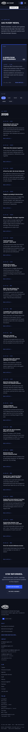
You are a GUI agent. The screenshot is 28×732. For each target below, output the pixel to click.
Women (4, 101)
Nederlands (7, 618)
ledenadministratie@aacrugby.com (10, 650)
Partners (3, 684)
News (2, 686)
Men (21, 97)
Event (10, 101)
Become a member (14, 591)
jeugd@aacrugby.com (7, 646)
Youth (15, 97)
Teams (3, 667)
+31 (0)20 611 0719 (6, 658)
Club (9, 97)
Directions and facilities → (9, 635)
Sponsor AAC (14, 7)
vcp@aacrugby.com (6, 654)
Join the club (4, 691)
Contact (3, 689)
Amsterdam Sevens (6, 674)
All (3, 97)
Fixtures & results (6, 669)
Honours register (5, 681)
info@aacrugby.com (6, 642)
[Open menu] (25, 3)
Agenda (3, 672)
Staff (2, 677)
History (3, 679)
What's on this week (14, 586)
